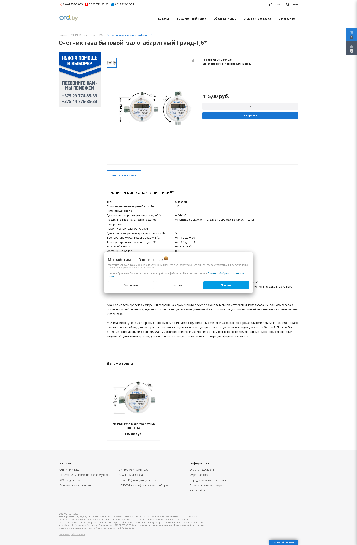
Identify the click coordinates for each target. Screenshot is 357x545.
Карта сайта (197, 490)
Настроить (178, 285)
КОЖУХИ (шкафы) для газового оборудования (146, 485)
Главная (63, 35)
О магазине (286, 18)
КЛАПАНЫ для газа (131, 475)
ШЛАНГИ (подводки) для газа (137, 480)
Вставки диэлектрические (76, 485)
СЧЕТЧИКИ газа (70, 469)
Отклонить (131, 285)
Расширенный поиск (191, 18)
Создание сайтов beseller (284, 542)
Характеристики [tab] (123, 175)
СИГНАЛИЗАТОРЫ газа (133, 469)
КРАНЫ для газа (70, 480)
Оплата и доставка (257, 18)
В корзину (250, 115)
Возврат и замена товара (206, 485)
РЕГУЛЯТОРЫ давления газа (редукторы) (85, 475)
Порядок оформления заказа (208, 480)
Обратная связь (225, 18)
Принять (226, 285)
